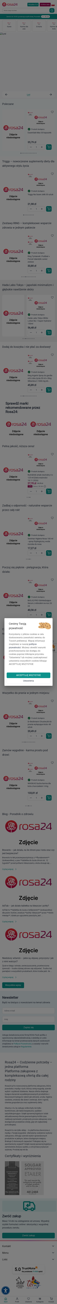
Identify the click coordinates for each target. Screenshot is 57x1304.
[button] (44, 626)
